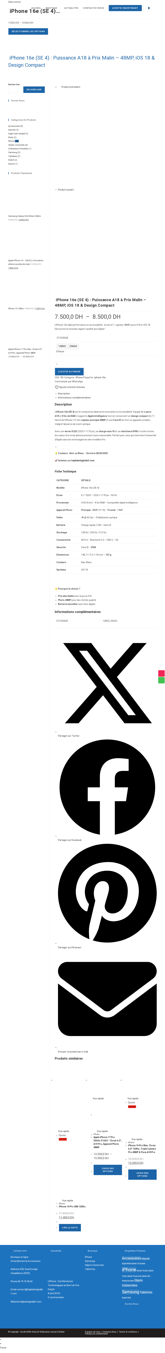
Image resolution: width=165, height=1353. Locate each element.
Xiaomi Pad (126, 1298)
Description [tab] (64, 393)
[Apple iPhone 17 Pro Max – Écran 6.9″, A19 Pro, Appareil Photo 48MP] (107, 241)
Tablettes (12, 156)
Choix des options (108, 1170)
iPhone (79, 377)
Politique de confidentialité (96, 1334)
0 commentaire (56, 1297)
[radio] (62, 346)
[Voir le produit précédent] (59, 87)
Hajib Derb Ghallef (16, 133)
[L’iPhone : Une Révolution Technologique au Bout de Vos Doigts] (60, 1267)
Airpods (12, 130)
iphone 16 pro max (134, 1276)
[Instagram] (9, 110)
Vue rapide (63, 1131)
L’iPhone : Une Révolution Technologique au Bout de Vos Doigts (63, 1285)
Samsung (12, 152)
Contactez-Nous (109, 1332)
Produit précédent (70, 87)
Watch (11, 160)
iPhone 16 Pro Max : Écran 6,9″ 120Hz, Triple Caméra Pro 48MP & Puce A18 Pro (142, 1148)
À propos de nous (92, 1332)
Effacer (60, 351)
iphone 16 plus (142, 1271)
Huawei (142, 1264)
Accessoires (14, 126)
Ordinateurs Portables (18, 148)
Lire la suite (70, 1228)
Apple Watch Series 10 (130, 1264)
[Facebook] (9, 106)
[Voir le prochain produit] (75, 189)
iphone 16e (100, 377)
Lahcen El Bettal (57, 1332)
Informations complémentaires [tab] (74, 397)
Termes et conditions (128, 1332)
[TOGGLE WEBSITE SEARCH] (155, 8)
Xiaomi (11, 164)
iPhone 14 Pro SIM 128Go (72, 1206)
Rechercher (14, 84)
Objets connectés (16, 145)
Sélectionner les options (28, 31)
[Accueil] (83, 60)
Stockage (62, 337)
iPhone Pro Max (128, 1281)
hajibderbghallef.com (82, 460)
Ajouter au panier (69, 372)
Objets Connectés (94, 1265)
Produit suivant (66, 189)
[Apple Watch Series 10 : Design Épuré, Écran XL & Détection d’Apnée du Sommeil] (107, 138)
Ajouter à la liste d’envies (72, 387)
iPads (10, 137)
